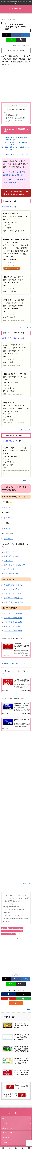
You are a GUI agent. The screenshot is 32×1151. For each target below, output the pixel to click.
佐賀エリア (8, 507)
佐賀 (21, 931)
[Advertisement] (16, 84)
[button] (21, 40)
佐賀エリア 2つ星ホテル (13, 598)
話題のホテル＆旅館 (7, 1128)
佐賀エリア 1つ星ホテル (13, 602)
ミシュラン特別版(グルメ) (9, 934)
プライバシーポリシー (8, 1133)
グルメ (5, 928)
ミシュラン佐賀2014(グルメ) (10, 931)
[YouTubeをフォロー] (8, 998)
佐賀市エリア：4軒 (12, 115)
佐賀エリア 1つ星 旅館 (13, 631)
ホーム (4, 1118)
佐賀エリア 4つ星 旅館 (13, 618)
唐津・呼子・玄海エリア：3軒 (15, 118)
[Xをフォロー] (23, 994)
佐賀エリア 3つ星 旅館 (13, 622)
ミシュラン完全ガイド (8, 1123)
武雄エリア (8, 561)
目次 (13, 106)
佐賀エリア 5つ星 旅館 (13, 613)
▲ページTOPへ (25, 327)
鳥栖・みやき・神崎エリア (14, 565)
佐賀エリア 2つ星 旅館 (13, 626)
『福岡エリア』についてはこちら (17, 154)
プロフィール (5, 1137)
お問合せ (4, 1142)
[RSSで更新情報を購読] (16, 1003)
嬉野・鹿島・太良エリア (13, 574)
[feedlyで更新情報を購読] (23, 998)
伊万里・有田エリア (12, 569)
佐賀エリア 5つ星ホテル (13, 585)
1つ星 (20, 934)
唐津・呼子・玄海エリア (13, 556)
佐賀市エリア (9, 552)
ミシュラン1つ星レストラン (16, 928)
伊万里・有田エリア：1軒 (14, 121)
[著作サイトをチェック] (8, 994)
